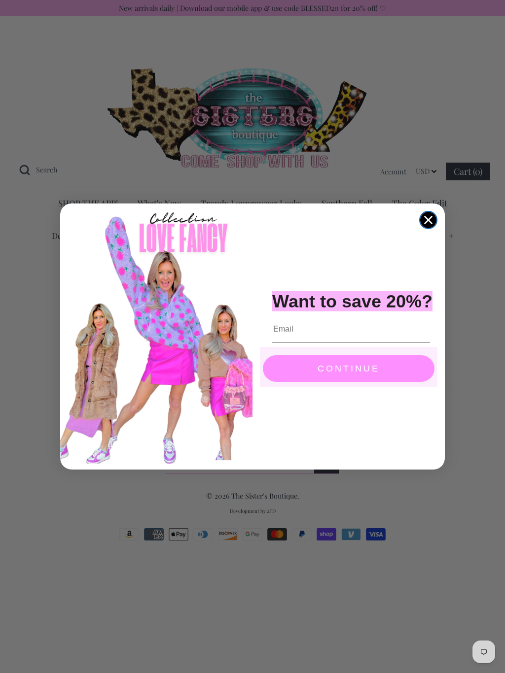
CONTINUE (349, 368)
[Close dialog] (428, 220)
